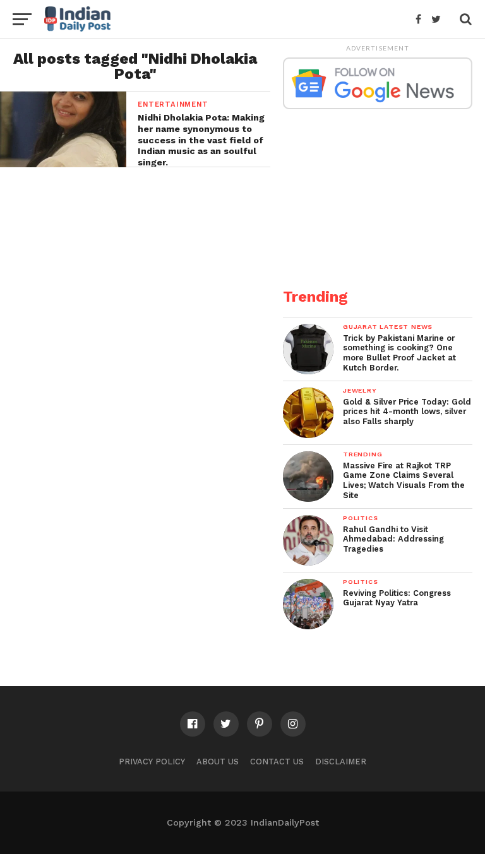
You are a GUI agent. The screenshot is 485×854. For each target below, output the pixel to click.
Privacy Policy (152, 761)
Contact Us (277, 761)
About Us (217, 761)
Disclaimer (340, 761)
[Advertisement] (377, 191)
